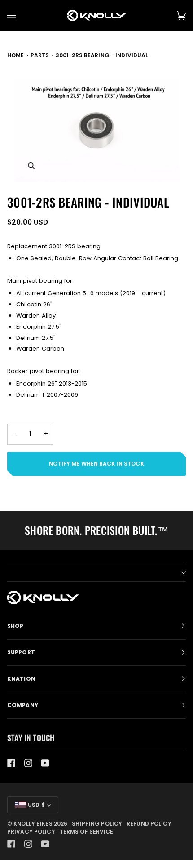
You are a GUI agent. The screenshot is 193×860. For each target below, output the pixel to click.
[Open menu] (20, 15)
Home (15, 55)
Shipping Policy (97, 823)
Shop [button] (15, 626)
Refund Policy (149, 823)
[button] (96, 572)
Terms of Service (87, 831)
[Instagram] (28, 763)
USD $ (35, 805)
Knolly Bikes (32, 823)
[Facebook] (11, 763)
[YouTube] (45, 763)
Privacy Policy (31, 831)
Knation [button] (21, 678)
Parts (40, 55)
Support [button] (21, 652)
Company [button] (22, 705)
